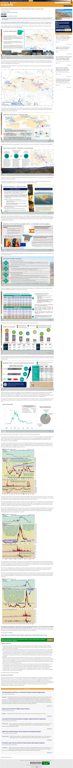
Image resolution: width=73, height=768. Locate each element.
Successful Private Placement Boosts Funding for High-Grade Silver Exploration (24, 719)
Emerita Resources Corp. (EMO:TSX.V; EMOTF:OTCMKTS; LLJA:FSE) (14, 22)
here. (18, 672)
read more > (49, 706)
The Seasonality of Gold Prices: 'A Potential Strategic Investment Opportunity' (23, 692)
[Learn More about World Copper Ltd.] (63, 14)
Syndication (43, 760)
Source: (12, 16)
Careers (47, 760)
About (26, 760)
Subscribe (31, 0)
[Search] (71, 2)
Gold (2, 14)
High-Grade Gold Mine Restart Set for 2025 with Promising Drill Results (21, 731)
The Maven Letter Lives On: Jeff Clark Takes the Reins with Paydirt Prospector (23, 743)
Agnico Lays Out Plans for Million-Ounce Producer (16, 709)
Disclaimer (29, 760)
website (10, 632)
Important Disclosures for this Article (9, 12)
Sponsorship (38, 760)
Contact (33, 760)
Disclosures (70, 5)
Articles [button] (65, 5)
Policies (50, 760)
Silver (5, 14)
